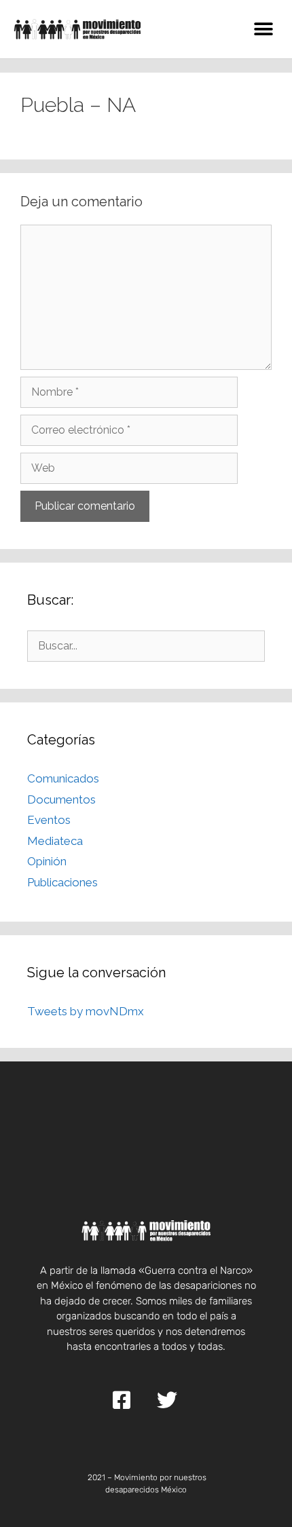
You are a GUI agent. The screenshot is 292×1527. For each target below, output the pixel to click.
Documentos (61, 799)
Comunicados (63, 778)
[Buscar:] (146, 645)
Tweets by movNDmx (85, 1011)
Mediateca (55, 841)
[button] (263, 29)
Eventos (49, 820)
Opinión (47, 861)
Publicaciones (62, 882)
